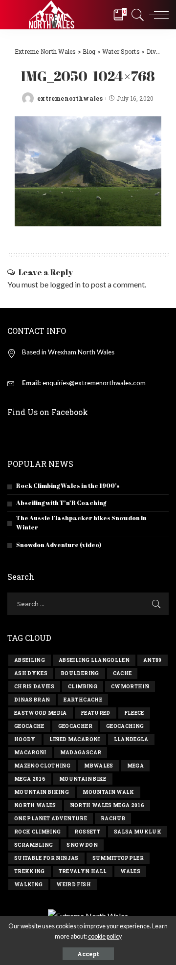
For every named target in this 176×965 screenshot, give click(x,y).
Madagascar (80, 752)
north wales (35, 805)
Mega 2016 (29, 779)
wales (130, 871)
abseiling (29, 660)
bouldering (80, 673)
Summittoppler (118, 858)
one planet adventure (50, 818)
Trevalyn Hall (83, 871)
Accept (88, 954)
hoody (25, 739)
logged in (65, 284)
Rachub (113, 818)
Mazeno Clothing (42, 766)
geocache (29, 726)
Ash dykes (30, 673)
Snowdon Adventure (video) (58, 545)
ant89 (152, 660)
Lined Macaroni (74, 739)
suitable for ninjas (46, 858)
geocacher (75, 726)
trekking (29, 871)
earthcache (83, 700)
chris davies (34, 686)
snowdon (81, 845)
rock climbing (37, 832)
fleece (134, 713)
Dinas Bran (32, 700)
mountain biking (41, 792)
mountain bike (82, 779)
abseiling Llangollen (94, 660)
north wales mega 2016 (107, 805)
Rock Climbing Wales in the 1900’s (68, 486)
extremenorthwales (70, 98)
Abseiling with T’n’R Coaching (61, 503)
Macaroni (30, 752)
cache (122, 673)
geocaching (125, 726)
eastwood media (40, 713)
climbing (82, 686)
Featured (95, 713)
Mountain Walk (108, 792)
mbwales (98, 766)
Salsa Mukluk (137, 832)
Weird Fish (73, 884)
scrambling (33, 845)
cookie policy (105, 936)
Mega (135, 766)
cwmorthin (130, 686)
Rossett (87, 832)
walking (28, 884)
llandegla (131, 739)
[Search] (136, 14)
